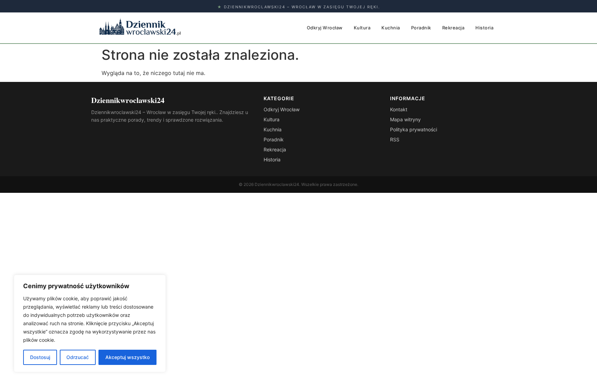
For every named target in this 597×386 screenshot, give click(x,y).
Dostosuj (40, 357)
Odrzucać (77, 357)
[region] (90, 323)
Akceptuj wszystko (127, 357)
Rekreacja (453, 27)
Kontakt (398, 109)
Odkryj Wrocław (325, 27)
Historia (484, 27)
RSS (394, 139)
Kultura (362, 27)
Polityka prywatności (413, 129)
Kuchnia (390, 27)
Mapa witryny (405, 119)
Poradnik (421, 27)
